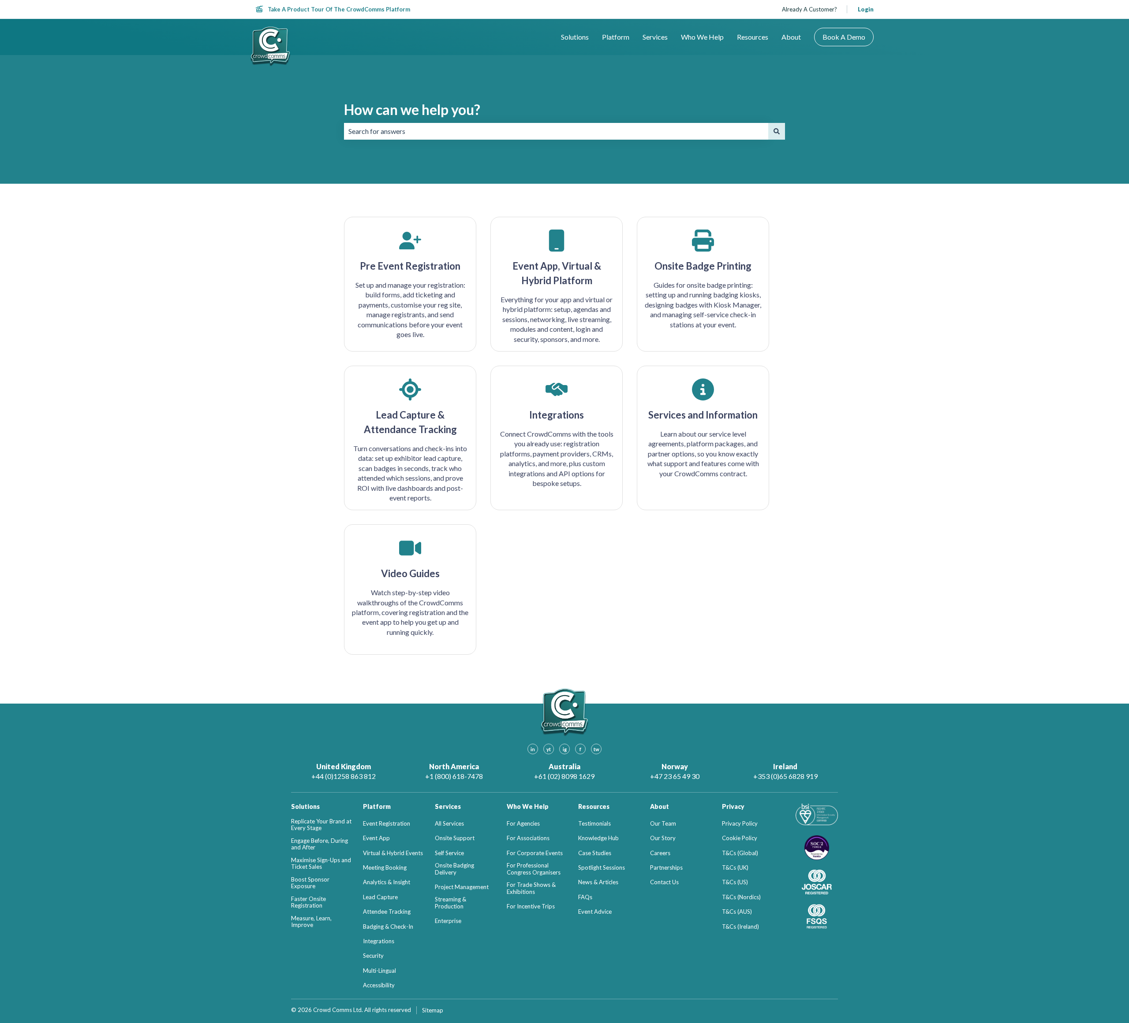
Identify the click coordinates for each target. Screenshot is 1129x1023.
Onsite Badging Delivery (454, 869)
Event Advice (595, 911)
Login (866, 9)
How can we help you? (412, 109)
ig (565, 749)
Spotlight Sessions (601, 867)
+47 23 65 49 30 (674, 776)
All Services (449, 823)
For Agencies (523, 823)
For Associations (528, 838)
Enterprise (448, 921)
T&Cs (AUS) (737, 911)
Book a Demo (843, 37)
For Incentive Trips (531, 906)
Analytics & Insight (386, 882)
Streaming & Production (450, 903)
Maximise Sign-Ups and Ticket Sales (321, 864)
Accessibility (379, 985)
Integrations (378, 941)
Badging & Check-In (388, 926)
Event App (376, 838)
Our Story (663, 838)
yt (548, 749)
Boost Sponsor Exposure (310, 883)
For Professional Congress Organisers (534, 869)
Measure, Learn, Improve (311, 922)
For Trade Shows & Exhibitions (531, 888)
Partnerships (666, 867)
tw (596, 749)
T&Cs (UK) (735, 867)
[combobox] (556, 131)
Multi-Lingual (379, 970)
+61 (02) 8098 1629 (564, 776)
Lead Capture (380, 897)
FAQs (585, 897)
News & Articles (598, 882)
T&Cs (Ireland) (740, 926)
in (533, 749)
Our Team (663, 823)
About (791, 37)
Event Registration (386, 823)
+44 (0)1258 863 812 (343, 776)
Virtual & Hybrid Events (393, 853)
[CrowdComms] (270, 46)
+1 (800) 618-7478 (454, 776)
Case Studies (594, 853)
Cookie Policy (739, 838)
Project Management (462, 887)
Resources (752, 37)
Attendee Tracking (387, 911)
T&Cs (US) (735, 882)
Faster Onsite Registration (308, 902)
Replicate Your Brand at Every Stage (321, 825)
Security (373, 956)
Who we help (702, 37)
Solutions (575, 37)
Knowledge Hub (598, 838)
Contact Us (664, 882)
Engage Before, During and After (319, 844)
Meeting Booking (385, 867)
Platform (615, 37)
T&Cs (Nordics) (741, 897)
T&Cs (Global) (740, 853)
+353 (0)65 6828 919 (785, 776)
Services (655, 37)
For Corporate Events (535, 853)
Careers (660, 853)
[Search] (776, 131)
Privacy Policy (740, 823)
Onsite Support (455, 838)
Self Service (449, 853)
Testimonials (594, 823)
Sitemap (432, 1010)
